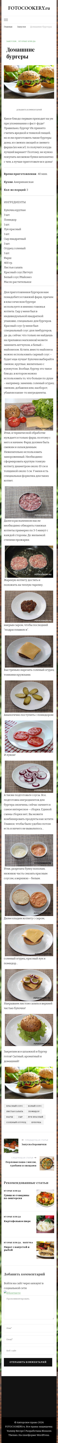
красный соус (14, 1106)
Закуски (11, 41)
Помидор (34, 1111)
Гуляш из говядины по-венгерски (16, 1197)
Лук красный (35, 1117)
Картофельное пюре (17, 1221)
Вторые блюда (27, 41)
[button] (12, 1293)
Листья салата (14, 1111)
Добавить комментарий (29, 110)
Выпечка (28, 1242)
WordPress (43, 1435)
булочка (36, 1122)
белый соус (35, 1106)
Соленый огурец (16, 1122)
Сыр (20, 1117)
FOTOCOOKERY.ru (29, 8)
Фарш (9, 1117)
